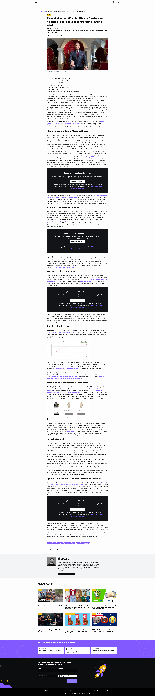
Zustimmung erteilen (76, 181)
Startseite (40, 11)
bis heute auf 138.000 (88, 256)
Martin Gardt (41, 604)
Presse (61, 690)
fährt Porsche (74, 221)
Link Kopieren (63, 35)
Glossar (79, 690)
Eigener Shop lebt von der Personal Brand (62, 87)
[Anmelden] (119, 2)
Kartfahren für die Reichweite (59, 83)
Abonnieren (72, 681)
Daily (45, 11)
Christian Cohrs (96, 628)
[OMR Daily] (39, 2)
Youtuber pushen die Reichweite (59, 81)
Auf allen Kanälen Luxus (57, 85)
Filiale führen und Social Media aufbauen (62, 79)
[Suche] (116, 2)
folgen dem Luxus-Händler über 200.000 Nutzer (60, 332)
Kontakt (66, 690)
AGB (98, 690)
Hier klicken (63, 676)
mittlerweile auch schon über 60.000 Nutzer (64, 376)
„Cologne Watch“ (90, 157)
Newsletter (72, 690)
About (51, 690)
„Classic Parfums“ (71, 431)
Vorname (40, 668)
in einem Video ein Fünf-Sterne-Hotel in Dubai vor (67, 368)
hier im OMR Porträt (85, 281)
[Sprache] (113, 2)
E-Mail (39, 673)
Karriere (56, 690)
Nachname (60, 668)
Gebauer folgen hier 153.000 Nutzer (64, 267)
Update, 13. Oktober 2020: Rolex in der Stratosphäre (65, 91)
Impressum (85, 690)
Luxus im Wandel (55, 89)
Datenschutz (92, 690)
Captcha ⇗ (73, 675)
